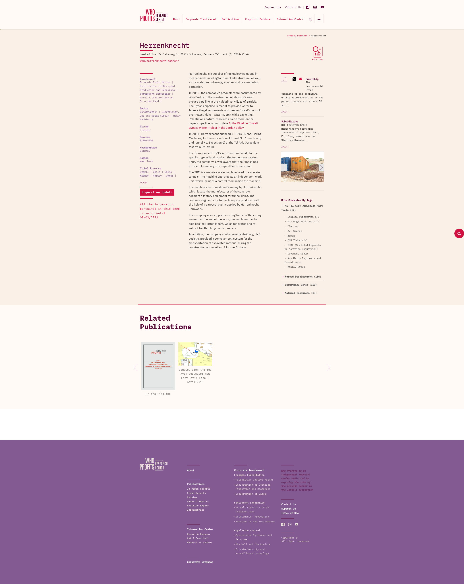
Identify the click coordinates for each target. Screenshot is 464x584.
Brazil (144, 172)
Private (145, 130)
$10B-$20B (146, 140)
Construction (148, 112)
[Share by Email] (300, 79)
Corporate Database (258, 19)
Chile (156, 172)
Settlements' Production (252, 517)
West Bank (146, 161)
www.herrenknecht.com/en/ (159, 61)
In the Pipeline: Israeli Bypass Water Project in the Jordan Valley (223, 125)
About (176, 19)
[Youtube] (322, 7)
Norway (157, 176)
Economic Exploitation (155, 82)
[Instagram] (315, 7)
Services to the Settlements (255, 522)
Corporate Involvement (201, 19)
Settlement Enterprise (155, 94)
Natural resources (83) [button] (301, 293)
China (168, 172)
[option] (302, 168)
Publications (230, 19)
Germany (145, 151)
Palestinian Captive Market (254, 480)
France (144, 176)
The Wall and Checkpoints (253, 544)
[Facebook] (307, 7)
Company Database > (298, 36)
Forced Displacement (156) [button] (303, 277)
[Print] (284, 81)
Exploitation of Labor (251, 494)
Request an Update (157, 192)
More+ (143, 182)
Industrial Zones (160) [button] (301, 285)
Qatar (169, 176)
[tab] (302, 208)
